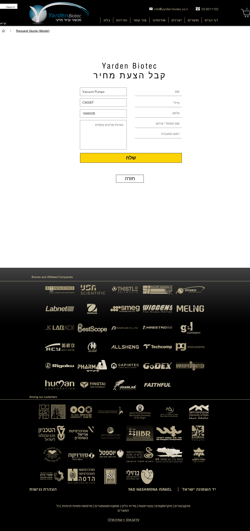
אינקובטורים (182, 506)
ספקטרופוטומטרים (107, 506)
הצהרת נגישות (43, 489)
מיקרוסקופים (163, 506)
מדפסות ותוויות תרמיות (77, 506)
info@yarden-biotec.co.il (171, 9)
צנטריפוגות (145, 506)
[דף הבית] (3, 30)
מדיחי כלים (129, 506)
